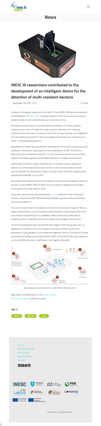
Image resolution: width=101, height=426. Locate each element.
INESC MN (30, 316)
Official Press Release (20, 298)
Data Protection (25, 356)
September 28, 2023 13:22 (25, 103)
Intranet (21, 360)
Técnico (53, 194)
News (86, 103)
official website (49, 294)
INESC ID (17, 316)
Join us (21, 345)
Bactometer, (34, 116)
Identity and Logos (26, 348)
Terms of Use (23, 352)
